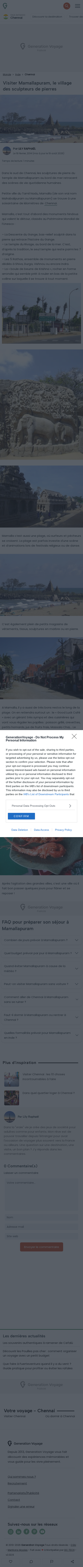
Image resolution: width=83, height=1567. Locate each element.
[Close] (75, 737)
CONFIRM (21, 816)
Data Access (41, 829)
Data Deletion (19, 829)
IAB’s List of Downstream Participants (46, 794)
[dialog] (41, 783)
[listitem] (41, 806)
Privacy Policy (63, 829)
